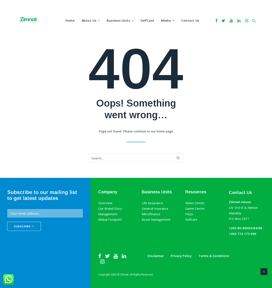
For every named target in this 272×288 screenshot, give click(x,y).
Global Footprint (110, 219)
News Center (195, 203)
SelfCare (147, 20)
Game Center (195, 208)
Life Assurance (152, 203)
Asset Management (156, 219)
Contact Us (190, 20)
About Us (89, 20)
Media (166, 20)
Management (108, 214)
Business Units (118, 20)
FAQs (189, 214)
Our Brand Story (110, 208)
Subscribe (22, 226)
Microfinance (151, 214)
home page (165, 131)
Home (70, 20)
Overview (105, 203)
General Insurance (155, 208)
